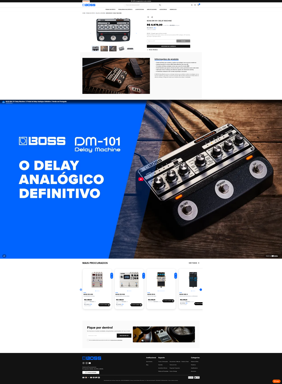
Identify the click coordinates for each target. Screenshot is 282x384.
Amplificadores (194, 368)
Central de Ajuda (91, 372)
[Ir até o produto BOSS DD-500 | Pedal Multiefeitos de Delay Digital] (129, 279)
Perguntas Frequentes (175, 368)
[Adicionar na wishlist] (148, 17)
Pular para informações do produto (11, 15)
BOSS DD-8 (151, 294)
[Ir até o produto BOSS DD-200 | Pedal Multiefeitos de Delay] (97, 279)
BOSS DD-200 (88, 294)
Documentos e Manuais (175, 361)
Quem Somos (149, 361)
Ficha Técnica (153, 50)
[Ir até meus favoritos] (195, 5)
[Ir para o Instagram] (83, 363)
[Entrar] (191, 5)
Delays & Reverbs (100, 13)
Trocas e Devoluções (163, 361)
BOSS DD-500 (120, 294)
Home (83, 13)
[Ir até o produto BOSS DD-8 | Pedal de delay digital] (161, 279)
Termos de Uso (173, 364)
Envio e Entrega (173, 371)
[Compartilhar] (152, 17)
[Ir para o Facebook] (86, 363)
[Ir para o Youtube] (90, 363)
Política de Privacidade (163, 371)
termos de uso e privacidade (116, 340)
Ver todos (193, 263)
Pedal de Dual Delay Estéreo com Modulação (188, 296)
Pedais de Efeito (90, 13)
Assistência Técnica (162, 368)
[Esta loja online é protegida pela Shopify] (197, 377)
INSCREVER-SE (124, 335)
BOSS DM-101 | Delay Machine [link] (113, 13)
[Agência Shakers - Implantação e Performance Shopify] (190, 377)
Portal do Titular (185, 361)
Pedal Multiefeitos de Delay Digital (122, 296)
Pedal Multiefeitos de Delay (89, 296)
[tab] (95, 291)
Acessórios (193, 371)
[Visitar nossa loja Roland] (86, 1)
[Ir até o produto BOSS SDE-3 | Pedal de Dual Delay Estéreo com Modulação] (193, 279)
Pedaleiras (193, 364)
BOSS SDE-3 (183, 294)
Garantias (160, 364)
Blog (147, 364)
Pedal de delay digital (151, 296)
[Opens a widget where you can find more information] (276, 381)
